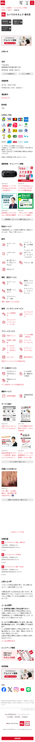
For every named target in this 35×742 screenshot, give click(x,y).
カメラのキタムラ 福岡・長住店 (14, 566)
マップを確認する (9, 74)
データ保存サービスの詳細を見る (12, 384)
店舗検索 (21, 1)
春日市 (10, 10)
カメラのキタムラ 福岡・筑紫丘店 (15, 542)
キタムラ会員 (27, 2)
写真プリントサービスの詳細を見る (13, 361)
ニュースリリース (23, 714)
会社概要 (10, 717)
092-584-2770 (5, 98)
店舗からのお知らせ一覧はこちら (17, 499)
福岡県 (3, 10)
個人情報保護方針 (11, 714)
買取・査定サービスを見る (10, 302)
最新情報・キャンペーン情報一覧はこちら (17, 219)
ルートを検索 (26, 74)
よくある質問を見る (8, 641)
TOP (2, 8)
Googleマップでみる (17, 532)
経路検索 (18, 738)
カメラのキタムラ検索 (20, 8)
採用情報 (17, 717)
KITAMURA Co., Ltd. (14, 729)
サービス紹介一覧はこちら (17, 461)
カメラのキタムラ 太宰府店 (13, 554)
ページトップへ (28, 709)
